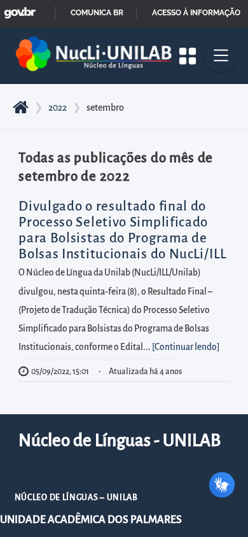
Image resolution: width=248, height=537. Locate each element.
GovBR (17, 9)
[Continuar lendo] (185, 347)
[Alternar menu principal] (221, 56)
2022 (57, 107)
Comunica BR (97, 12)
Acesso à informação (196, 12)
